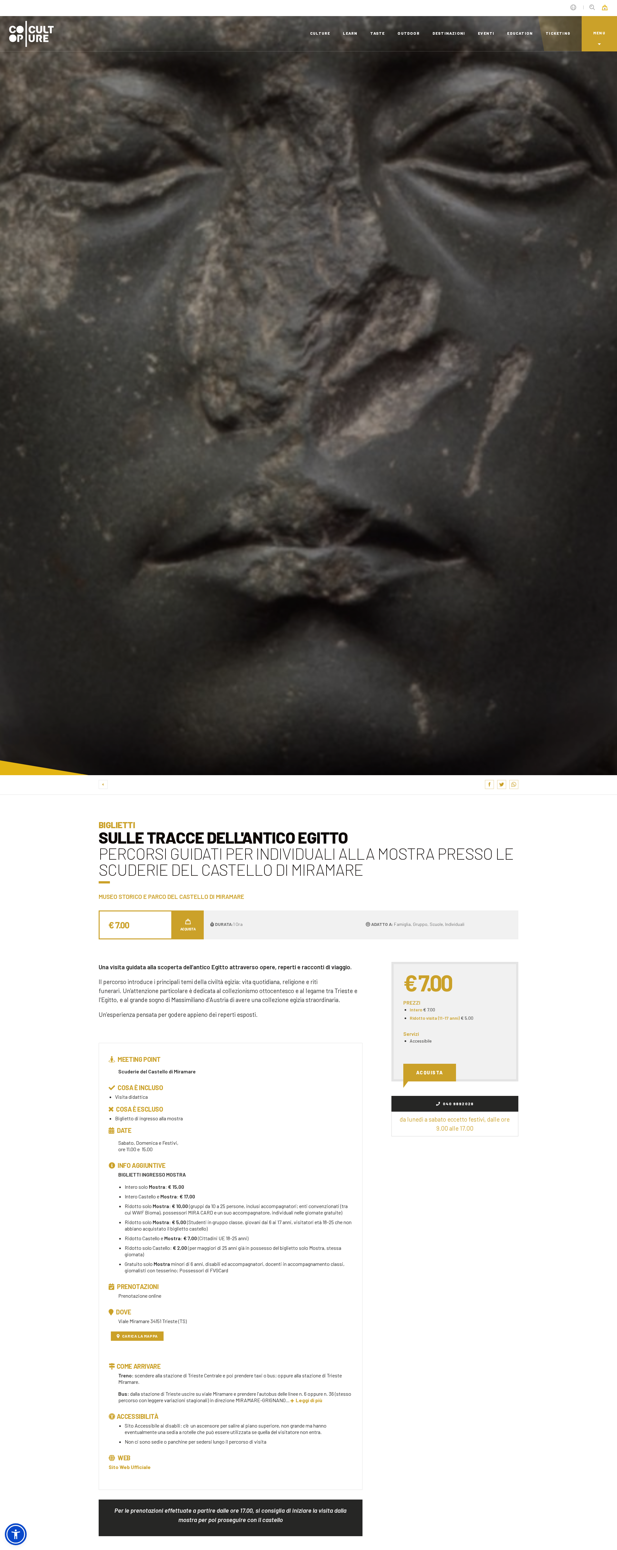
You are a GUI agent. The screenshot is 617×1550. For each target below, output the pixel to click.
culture (320, 33)
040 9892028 (458, 1103)
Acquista (429, 1072)
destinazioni (449, 33)
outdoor (408, 33)
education (520, 33)
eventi (486, 33)
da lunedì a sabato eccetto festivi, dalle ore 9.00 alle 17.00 (455, 1123)
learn (350, 33)
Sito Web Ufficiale (130, 1467)
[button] (15, 1534)
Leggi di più (309, 1400)
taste (377, 33)
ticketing (558, 33)
